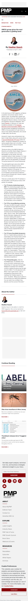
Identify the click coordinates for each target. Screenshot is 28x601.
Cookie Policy (8, 586)
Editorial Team (7, 510)
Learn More (14, 594)
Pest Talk (18, 22)
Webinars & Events (8, 541)
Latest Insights (7, 526)
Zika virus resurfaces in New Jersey (14, 409)
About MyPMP (7, 506)
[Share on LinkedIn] (15, 54)
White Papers (6, 557)
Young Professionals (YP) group (11, 139)
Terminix (7, 123)
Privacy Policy (3, 600)
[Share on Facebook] (9, 54)
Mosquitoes (5, 22)
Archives (5, 561)
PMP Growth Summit (9, 535)
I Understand (14, 589)
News (11, 22)
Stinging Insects (6, 26)
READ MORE (5, 416)
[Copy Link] (18, 54)
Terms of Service (10, 600)
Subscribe (14, 475)
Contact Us (6, 513)
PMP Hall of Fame (8, 532)
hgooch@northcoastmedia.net (10, 311)
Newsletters (6, 551)
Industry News (7, 529)
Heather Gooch (15, 47)
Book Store (6, 538)
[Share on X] (12, 54)
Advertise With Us (8, 516)
